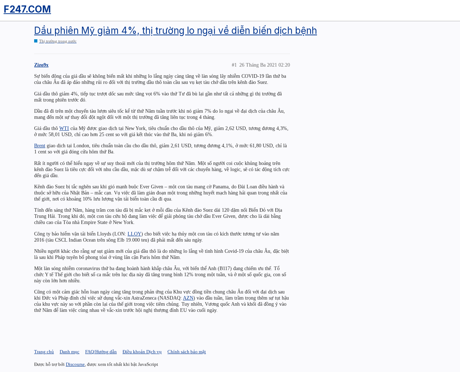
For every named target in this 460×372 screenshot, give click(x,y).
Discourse (75, 364)
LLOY (134, 234)
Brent (39, 145)
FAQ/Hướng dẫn (101, 351)
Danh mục (69, 351)
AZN (188, 298)
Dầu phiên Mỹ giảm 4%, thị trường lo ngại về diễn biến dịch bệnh (175, 30)
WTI (64, 128)
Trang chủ (44, 351)
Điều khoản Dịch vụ (142, 351)
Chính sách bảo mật (186, 351)
